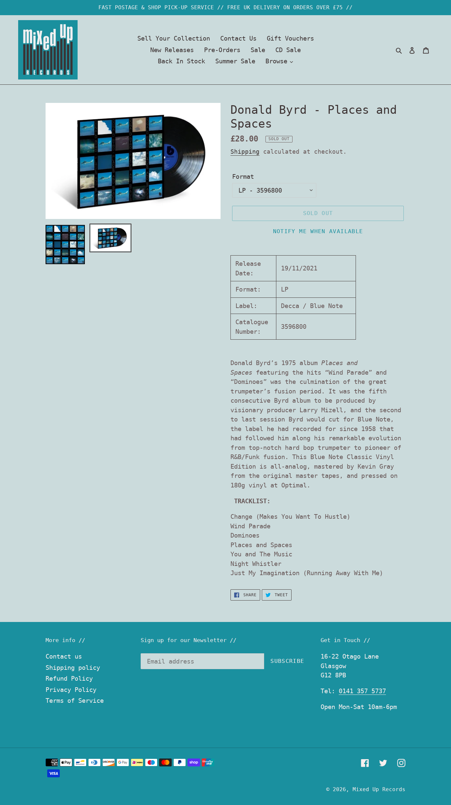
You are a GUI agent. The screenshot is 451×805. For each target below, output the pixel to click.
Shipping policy (73, 667)
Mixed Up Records (379, 789)
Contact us (64, 656)
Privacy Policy (71, 689)
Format (243, 176)
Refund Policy (69, 678)
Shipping (245, 151)
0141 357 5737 (362, 691)
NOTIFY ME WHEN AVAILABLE (318, 231)
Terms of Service (75, 700)
